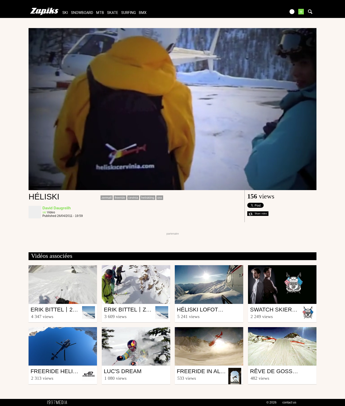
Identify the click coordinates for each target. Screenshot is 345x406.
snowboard (82, 13)
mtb (100, 13)
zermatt (107, 197)
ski (65, 13)
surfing (128, 13)
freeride (120, 197)
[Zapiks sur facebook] (271, 13)
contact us (289, 402)
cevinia (133, 197)
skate (112, 13)
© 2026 (271, 402)
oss (159, 197)
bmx (142, 13)
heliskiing (147, 197)
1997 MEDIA (58, 402)
